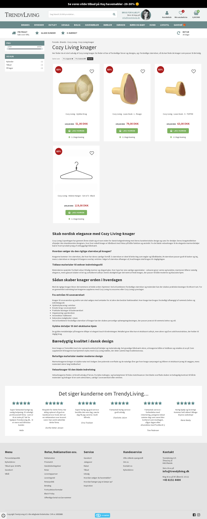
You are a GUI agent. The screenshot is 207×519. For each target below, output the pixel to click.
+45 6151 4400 (172, 480)
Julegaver (88, 462)
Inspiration (88, 485)
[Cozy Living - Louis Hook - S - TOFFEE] (178, 88)
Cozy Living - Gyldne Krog (76, 114)
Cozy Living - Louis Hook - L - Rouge (127, 114)
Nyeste (90, 59)
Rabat (86, 466)
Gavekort (9, 470)
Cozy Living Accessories (109, 289)
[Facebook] (193, 515)
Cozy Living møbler (102, 350)
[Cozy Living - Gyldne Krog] (76, 88)
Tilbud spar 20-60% (13, 466)
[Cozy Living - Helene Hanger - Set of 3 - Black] (76, 170)
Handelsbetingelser (52, 466)
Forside (55, 42)
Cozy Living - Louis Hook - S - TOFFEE (178, 114)
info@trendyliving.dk (131, 18)
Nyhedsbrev (10, 462)
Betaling (47, 485)
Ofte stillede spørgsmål (133, 458)
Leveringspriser (51, 474)
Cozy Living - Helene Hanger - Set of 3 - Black (76, 195)
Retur (46, 470)
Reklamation (49, 458)
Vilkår (7, 474)
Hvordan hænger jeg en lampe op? (98, 481)
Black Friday (49, 493)
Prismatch (48, 462)
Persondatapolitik (12, 458)
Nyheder (39, 24)
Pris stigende (67, 59)
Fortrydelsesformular (53, 489)
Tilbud (8, 65)
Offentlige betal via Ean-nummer (57, 497)
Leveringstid (49, 477)
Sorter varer (56, 59)
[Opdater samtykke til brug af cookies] (3, 515)
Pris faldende (79, 59)
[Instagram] (198, 515)
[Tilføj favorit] (91, 72)
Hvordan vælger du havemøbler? (97, 477)
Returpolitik (49, 481)
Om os (126, 462)
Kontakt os (127, 466)
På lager (9, 68)
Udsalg (87, 474)
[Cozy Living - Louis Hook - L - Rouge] (127, 88)
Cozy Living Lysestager (134, 289)
